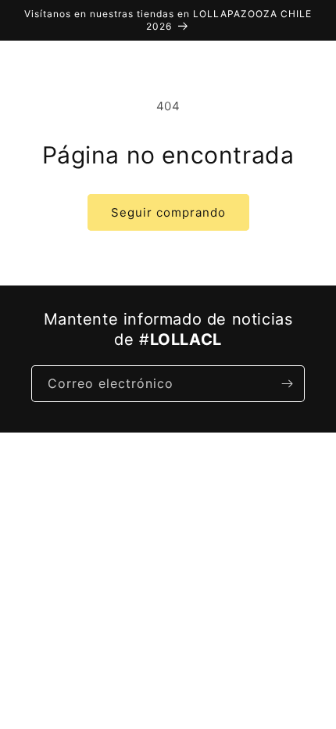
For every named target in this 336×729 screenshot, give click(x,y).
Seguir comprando (168, 212)
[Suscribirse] (287, 383)
